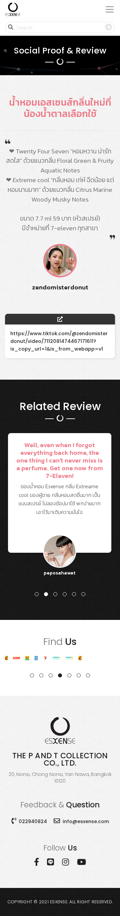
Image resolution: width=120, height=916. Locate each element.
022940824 (33, 821)
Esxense (58, 902)
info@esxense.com (86, 821)
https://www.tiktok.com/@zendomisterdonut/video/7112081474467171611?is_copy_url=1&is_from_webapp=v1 (59, 341)
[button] (37, 594)
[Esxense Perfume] (12, 9)
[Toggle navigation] (108, 9)
